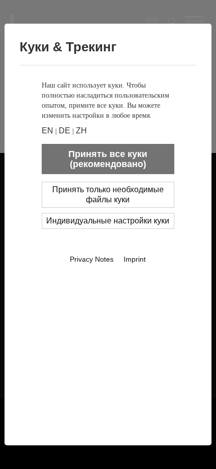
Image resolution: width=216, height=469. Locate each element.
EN (47, 130)
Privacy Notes (92, 259)
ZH (81, 130)
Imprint (135, 259)
